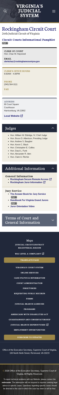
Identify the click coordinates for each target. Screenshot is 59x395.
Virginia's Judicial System (29, 10)
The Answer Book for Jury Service (28, 194)
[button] (29, 128)
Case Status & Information (29, 278)
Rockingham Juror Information (26, 182)
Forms (29, 298)
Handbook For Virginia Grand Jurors (29, 200)
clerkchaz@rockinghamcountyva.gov (22, 61)
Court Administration (29, 283)
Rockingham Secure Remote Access (29, 179)
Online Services (30, 272)
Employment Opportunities (29, 329)
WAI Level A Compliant (28, 253)
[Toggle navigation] (54, 11)
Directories (29, 288)
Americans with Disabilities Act (29, 314)
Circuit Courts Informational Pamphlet (28, 39)
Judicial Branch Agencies (29, 304)
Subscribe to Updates (29, 337)
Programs (29, 309)
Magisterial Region (29, 247)
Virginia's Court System (29, 267)
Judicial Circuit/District (29, 244)
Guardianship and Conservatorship (29, 319)
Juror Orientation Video (22, 206)
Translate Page (29, 260)
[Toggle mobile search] (5, 11)
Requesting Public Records (29, 293)
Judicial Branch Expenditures (28, 324)
